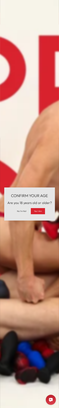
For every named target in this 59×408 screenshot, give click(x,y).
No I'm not (21, 211)
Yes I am (38, 211)
